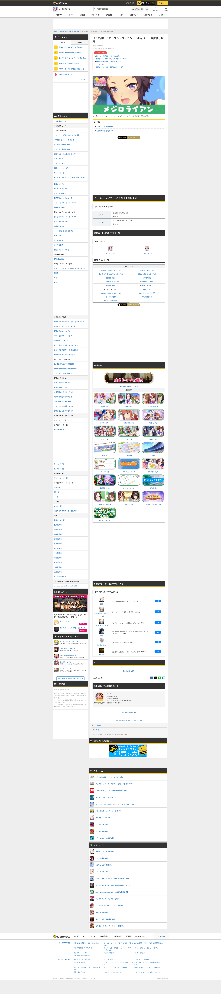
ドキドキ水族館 (111, 297)
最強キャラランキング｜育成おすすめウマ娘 (69, 321)
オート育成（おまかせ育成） (64, 231)
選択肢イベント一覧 (105, 504)
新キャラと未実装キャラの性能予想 (66, 350)
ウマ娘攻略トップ (60, 121)
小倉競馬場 (58, 567)
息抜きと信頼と (111, 278)
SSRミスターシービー (117, 67)
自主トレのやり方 (60, 193)
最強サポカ (148, 15)
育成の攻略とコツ (128, 423)
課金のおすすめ (59, 184)
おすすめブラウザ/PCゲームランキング (71, 678)
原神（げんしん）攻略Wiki (82, 960)
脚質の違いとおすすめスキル (64, 411)
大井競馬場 (58, 572)
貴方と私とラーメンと (61, 250)
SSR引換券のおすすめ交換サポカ (65, 368)
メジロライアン (111, 253)
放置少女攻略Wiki (79, 972)
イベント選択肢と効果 (105, 126)
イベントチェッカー (129, 488)
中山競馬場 (58, 548)
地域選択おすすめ (60, 226)
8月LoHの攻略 (59, 259)
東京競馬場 (58, 543)
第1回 (56, 273)
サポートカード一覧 (61, 478)
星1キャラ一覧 (59, 469)
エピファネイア (101, 64)
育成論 (82, 15)
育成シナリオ (153, 423)
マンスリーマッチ (104, 521)
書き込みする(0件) (129, 671)
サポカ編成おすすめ (61, 221)
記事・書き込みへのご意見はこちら (131, 720)
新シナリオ (95, 15)
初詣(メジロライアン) (147, 270)
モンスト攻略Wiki (139, 953)
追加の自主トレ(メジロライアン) (111, 270)
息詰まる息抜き (111, 285)
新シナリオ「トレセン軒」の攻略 (65, 217)
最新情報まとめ (105, 488)
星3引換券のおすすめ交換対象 (64, 364)
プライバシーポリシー (89, 936)
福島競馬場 (58, 534)
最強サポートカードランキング (69, 63)
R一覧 (56, 497)
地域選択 (109, 15)
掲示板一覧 (153, 488)
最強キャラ (134, 15)
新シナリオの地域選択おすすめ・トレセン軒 (73, 52)
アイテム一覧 (105, 472)
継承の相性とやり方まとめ (63, 397)
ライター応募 (161, 936)
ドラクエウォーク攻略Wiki (82, 956)
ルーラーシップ (59, 173)
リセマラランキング (116, 61)
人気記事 (62, 43)
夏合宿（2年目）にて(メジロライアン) (111, 274)
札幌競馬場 (58, 525)
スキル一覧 (128, 455)
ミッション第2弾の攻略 (62, 149)
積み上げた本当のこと (147, 285)
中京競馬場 (58, 553)
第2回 (56, 278)
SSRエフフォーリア (102, 67)
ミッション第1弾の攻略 (62, 144)
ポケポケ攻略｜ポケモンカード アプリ (146, 948)
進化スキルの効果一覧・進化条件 (65, 511)
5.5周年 (121, 15)
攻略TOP (59, 15)
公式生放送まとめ (153, 472)
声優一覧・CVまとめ (61, 340)
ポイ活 (131, 3)
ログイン (164, 3)
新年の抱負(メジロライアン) (147, 274)
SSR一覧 (57, 487)
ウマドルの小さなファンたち (111, 281)
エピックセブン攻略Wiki (141, 960)
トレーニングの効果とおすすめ (64, 406)
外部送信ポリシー (105, 936)
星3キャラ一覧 (59, 429)
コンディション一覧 (129, 472)
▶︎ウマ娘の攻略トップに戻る (129, 386)
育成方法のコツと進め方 (62, 331)
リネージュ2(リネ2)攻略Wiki (112, 972)
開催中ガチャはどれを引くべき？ (65, 154)
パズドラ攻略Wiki (109, 953)
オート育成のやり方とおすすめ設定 (66, 345)
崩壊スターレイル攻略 (80, 953)
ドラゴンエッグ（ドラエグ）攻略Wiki (115, 967)
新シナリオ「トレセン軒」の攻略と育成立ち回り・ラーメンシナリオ (73, 58)
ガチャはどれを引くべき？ (63, 336)
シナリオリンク (59, 240)
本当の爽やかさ (147, 297)
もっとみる (83, 79)
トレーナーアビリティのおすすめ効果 (107, 56)
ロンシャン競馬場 (60, 576)
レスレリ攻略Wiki (79, 962)
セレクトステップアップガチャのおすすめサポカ (70, 178)
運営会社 (129, 936)
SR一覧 (56, 492)
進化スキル (58, 235)
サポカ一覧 (128, 439)
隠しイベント (129, 504)
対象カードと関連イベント (107, 130)
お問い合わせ (118, 936)
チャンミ (105, 455)
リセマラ (162, 15)
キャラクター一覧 (60, 420)
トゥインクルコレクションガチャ (65, 203)
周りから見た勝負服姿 (111, 301)
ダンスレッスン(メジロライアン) (111, 293)
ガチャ (71, 15)
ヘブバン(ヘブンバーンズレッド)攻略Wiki (147, 967)
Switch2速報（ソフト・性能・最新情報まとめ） (149, 943)
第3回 (56, 282)
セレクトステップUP (119, 59)
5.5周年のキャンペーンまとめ (64, 140)
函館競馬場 (58, 529)
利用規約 (76, 936)
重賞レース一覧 (59, 520)
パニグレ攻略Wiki (109, 960)
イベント (98, 730)
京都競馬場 (58, 558)
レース (153, 455)
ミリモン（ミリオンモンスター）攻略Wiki (147, 972)
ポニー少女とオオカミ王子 (147, 293)
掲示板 (79, 43)
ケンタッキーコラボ (61, 188)
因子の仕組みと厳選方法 (62, 401)
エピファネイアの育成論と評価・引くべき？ (73, 69)
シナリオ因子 (58, 245)
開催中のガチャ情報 (102, 61)
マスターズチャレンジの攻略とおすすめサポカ (70, 268)
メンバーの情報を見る (128, 712)
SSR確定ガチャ (59, 207)
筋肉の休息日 (147, 289)
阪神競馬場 (58, 562)
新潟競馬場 (58, 539)
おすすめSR (153, 439)
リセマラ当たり (153, 406)
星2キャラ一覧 (59, 464)
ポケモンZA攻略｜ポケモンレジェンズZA (86, 943)
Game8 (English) (140, 936)
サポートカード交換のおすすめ (64, 354)
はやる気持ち (147, 278)
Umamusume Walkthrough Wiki (65, 586)
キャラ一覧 (104, 439)
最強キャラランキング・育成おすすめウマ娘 (73, 47)
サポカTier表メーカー (66, 74)
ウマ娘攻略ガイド (99, 725)
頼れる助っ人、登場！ (147, 281)
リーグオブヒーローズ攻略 (153, 504)
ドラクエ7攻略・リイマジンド (83, 948)
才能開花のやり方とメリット (64, 392)
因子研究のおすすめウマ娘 (63, 198)
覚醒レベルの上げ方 (61, 387)
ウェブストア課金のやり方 (63, 373)
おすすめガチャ (105, 423)
